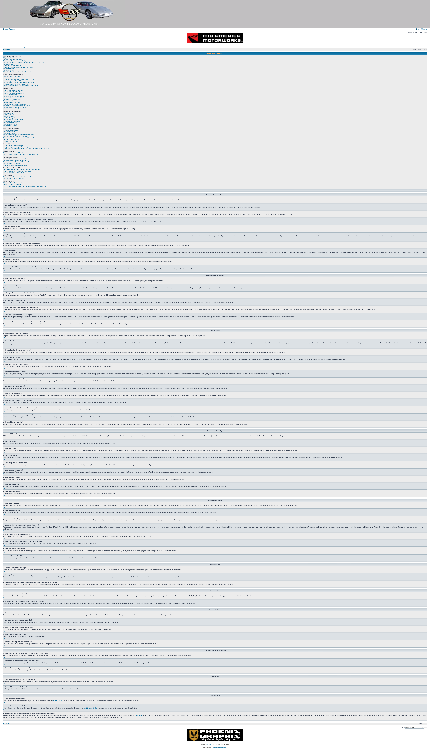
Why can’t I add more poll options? (13, 96)
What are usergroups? (10, 133)
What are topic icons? (10, 126)
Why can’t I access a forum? (11, 99)
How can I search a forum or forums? (14, 159)
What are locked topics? (10, 124)
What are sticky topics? (10, 122)
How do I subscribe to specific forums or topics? (17, 171)
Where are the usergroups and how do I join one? (18, 135)
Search (425, 29)
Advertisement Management (220, 747)
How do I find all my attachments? (13, 178)
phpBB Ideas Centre (90, 708)
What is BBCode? (8, 113)
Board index (6, 49)
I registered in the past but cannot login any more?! (18, 67)
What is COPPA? (8, 69)
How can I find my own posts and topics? (15, 165)
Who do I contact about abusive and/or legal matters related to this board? (25, 186)
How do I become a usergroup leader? (15, 136)
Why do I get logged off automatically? (15, 61)
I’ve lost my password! (10, 64)
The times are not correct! (11, 78)
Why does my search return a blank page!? (16, 162)
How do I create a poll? (10, 95)
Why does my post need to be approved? (15, 107)
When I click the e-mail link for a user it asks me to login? (20, 85)
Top (4, 201)
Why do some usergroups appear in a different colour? (20, 138)
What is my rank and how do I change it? (15, 84)
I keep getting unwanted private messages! (16, 147)
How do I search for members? (12, 163)
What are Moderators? (10, 131)
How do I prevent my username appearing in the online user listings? (24, 62)
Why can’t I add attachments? (12, 101)
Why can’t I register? (9, 70)
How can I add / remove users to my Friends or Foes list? (20, 154)
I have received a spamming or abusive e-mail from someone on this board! (26, 148)
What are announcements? (11, 121)
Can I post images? (9, 118)
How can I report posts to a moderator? (15, 104)
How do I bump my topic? (11, 109)
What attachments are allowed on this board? (17, 177)
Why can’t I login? (8, 58)
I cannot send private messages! (13, 145)
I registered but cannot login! (12, 65)
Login (6, 29)
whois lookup (138, 715)
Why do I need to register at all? (13, 59)
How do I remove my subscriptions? (14, 172)
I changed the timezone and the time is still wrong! (18, 79)
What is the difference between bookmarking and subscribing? (22, 169)
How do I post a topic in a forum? (13, 90)
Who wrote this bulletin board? (12, 183)
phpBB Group (57, 701)
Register (12, 29)
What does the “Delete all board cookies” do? (17, 72)
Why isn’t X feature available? (12, 184)
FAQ (418, 29)
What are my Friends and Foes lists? (14, 153)
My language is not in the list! (12, 81)
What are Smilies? (9, 116)
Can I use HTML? (8, 115)
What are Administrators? (11, 130)
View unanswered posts (9, 47)
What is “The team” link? (10, 141)
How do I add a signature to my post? (14, 93)
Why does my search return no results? (15, 160)
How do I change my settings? (12, 76)
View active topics (22, 47)
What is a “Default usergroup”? (12, 139)
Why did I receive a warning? (12, 102)
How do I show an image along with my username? (18, 82)
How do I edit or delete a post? (12, 91)
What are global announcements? (13, 119)
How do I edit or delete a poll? (12, 98)
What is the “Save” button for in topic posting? (17, 106)
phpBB (209, 744)
